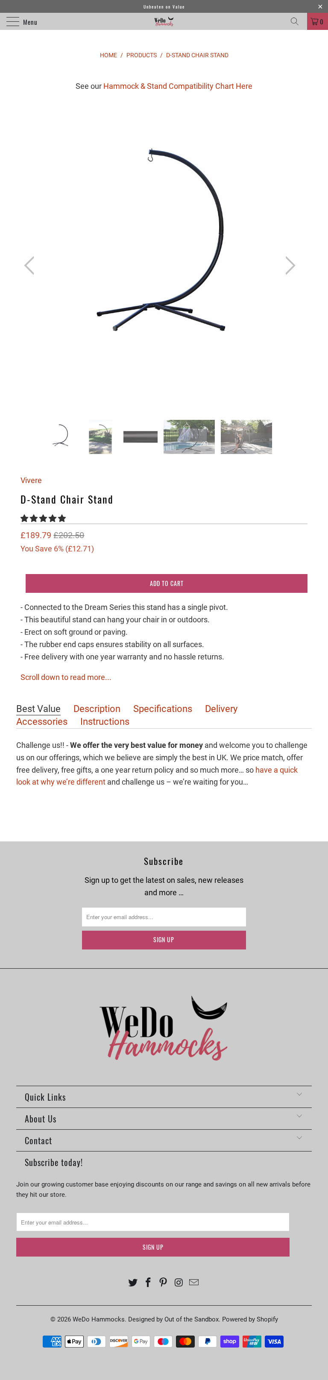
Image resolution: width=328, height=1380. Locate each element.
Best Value (38, 708)
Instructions (104, 721)
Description (96, 708)
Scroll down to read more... (65, 677)
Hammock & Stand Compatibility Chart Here (177, 86)
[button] (43, 518)
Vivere (31, 480)
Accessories (41, 721)
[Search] (297, 21)
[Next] (288, 265)
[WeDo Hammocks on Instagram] (179, 1283)
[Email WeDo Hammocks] (194, 1283)
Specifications (162, 708)
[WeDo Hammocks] (164, 21)
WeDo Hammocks (99, 1319)
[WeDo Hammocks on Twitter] (133, 1283)
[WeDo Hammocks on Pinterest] (163, 1283)
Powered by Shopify (250, 1319)
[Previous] (31, 265)
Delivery (221, 708)
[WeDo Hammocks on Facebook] (148, 1283)
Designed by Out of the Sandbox (173, 1319)
